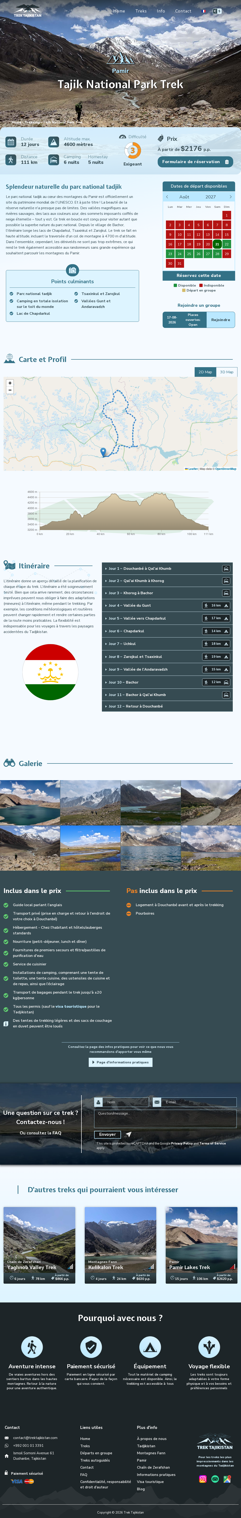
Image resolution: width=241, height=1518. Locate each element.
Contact (183, 11)
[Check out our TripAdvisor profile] (215, 1479)
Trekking (32, 122)
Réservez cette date (199, 275)
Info (161, 11)
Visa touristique (150, 1481)
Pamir (142, 1460)
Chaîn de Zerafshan (153, 1467)
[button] (103, 452)
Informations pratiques (156, 1474)
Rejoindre (220, 319)
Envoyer (107, 1134)
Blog (141, 1489)
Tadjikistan (146, 1446)
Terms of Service (212, 1143)
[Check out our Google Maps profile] (227, 1479)
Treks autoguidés (95, 1460)
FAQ (56, 1133)
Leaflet (193, 469)
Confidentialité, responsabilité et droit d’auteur (105, 1484)
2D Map (205, 372)
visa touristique (71, 1006)
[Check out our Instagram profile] (203, 1479)
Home (119, 11)
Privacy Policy (182, 1143)
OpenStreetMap (225, 469)
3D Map (226, 372)
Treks (141, 11)
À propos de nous (152, 1438)
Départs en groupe (96, 1453)
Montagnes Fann (151, 1453)
